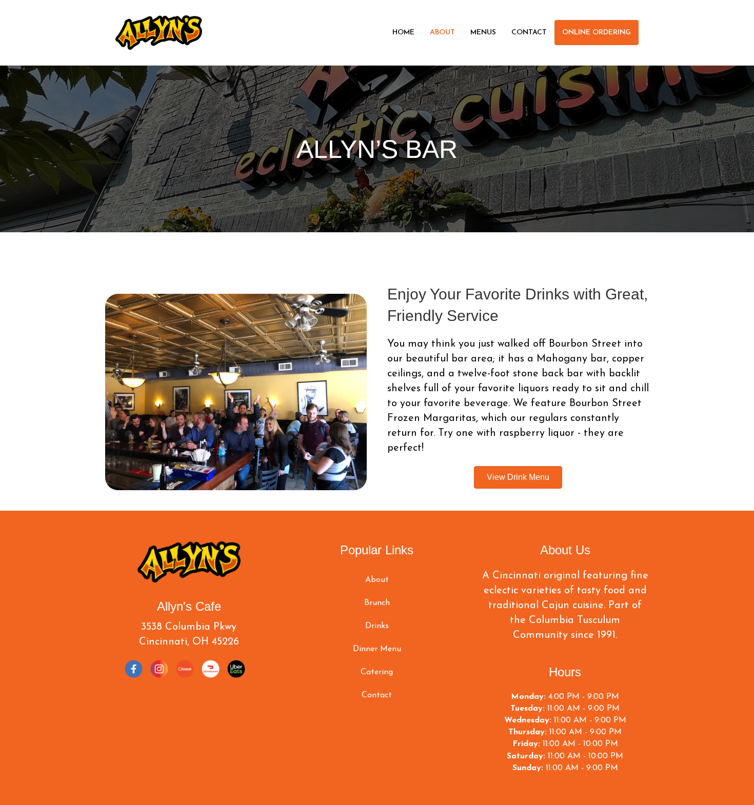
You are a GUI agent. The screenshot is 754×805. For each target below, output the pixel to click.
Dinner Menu (377, 649)
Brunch (377, 603)
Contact (529, 32)
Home (403, 32)
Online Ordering (596, 32)
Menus (483, 32)
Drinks (377, 626)
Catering (377, 672)
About (442, 32)
